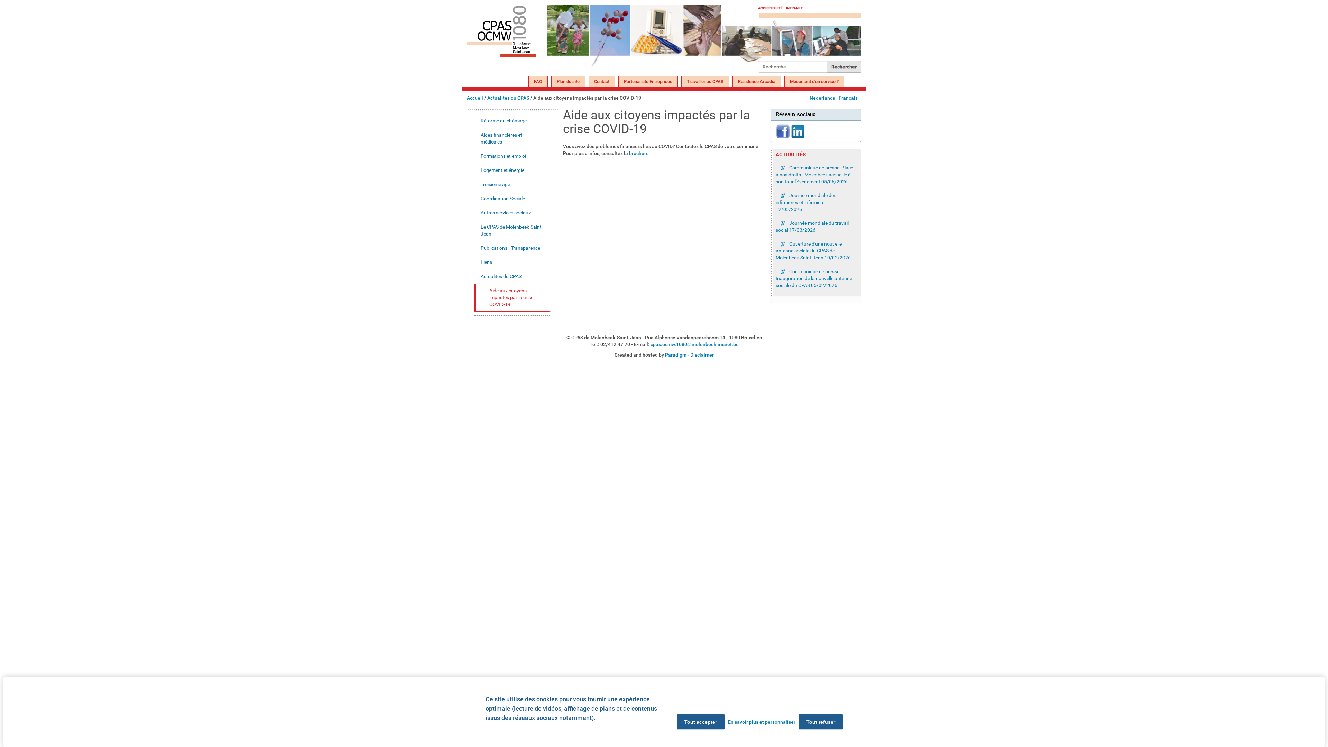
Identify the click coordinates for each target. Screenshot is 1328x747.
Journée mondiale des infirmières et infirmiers (806, 202)
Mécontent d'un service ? (814, 81)
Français (848, 98)
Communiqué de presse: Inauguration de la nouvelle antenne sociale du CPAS (814, 278)
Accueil (475, 98)
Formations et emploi (503, 156)
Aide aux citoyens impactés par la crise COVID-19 (511, 297)
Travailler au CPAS (705, 81)
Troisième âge (495, 184)
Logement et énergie (502, 170)
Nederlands (822, 98)
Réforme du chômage (504, 120)
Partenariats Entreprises (648, 81)
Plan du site (568, 81)
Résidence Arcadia (756, 81)
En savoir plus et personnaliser (761, 722)
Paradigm (675, 355)
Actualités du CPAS (508, 98)
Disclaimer (702, 355)
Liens (486, 262)
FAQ (538, 81)
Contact (601, 81)
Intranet (794, 8)
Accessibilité (770, 8)
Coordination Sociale (503, 198)
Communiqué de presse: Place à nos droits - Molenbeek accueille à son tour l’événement (814, 174)
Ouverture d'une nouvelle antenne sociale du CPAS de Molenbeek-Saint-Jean (813, 250)
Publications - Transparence (510, 248)
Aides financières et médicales (501, 138)
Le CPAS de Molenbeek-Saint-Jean (512, 230)
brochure (639, 153)
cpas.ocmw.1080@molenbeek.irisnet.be (695, 344)
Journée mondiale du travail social (812, 226)
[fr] (612, 39)
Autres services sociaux (506, 212)
